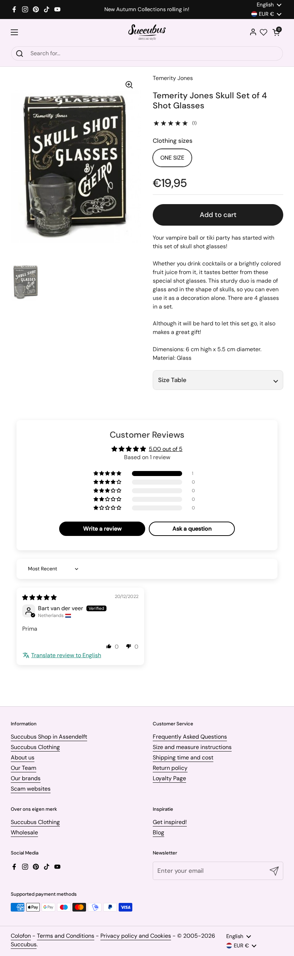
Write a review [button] (102, 528)
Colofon (21, 935)
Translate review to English (66, 655)
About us (22, 757)
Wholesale (24, 832)
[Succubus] (147, 32)
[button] (276, 32)
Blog (158, 832)
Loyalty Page (169, 778)
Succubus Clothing (35, 747)
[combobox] (147, 53)
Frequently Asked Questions (190, 736)
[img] (39, 597)
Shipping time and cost (183, 757)
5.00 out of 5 (165, 449)
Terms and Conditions (65, 935)
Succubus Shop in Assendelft (49, 736)
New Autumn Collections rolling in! (146, 9)
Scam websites (31, 788)
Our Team (23, 768)
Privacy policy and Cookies (135, 935)
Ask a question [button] (192, 528)
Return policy (170, 768)
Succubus (24, 944)
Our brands (26, 778)
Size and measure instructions (192, 747)
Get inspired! (170, 822)
